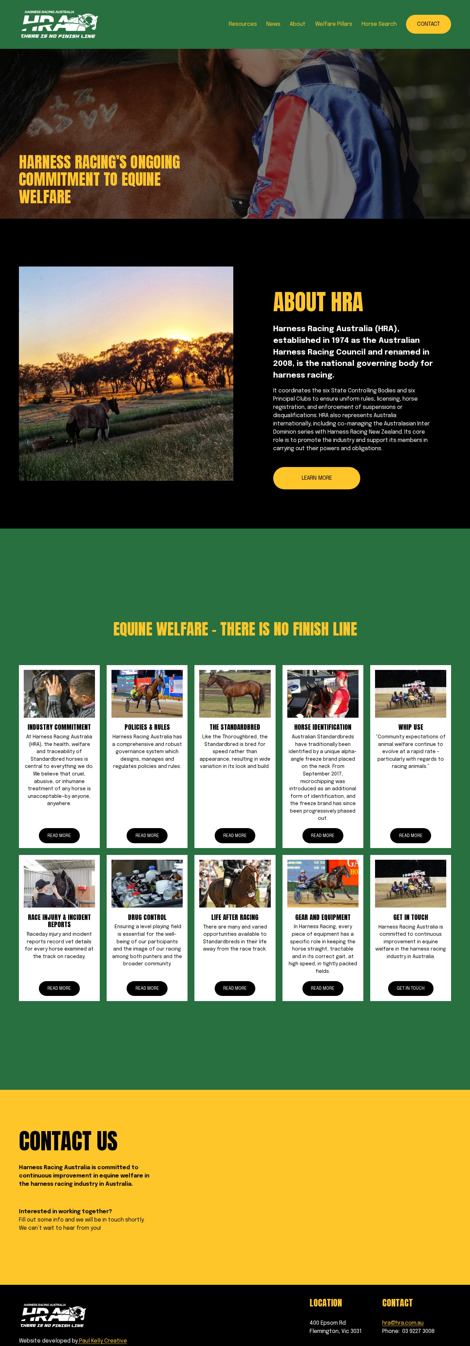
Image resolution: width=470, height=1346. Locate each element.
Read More (59, 836)
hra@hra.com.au (403, 1323)
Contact (428, 24)
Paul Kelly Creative (102, 1341)
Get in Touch (411, 988)
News (273, 24)
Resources (243, 24)
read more (322, 988)
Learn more (317, 478)
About (298, 24)
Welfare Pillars (333, 24)
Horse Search (379, 24)
